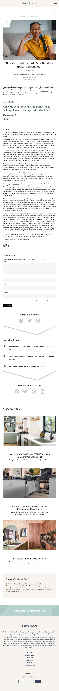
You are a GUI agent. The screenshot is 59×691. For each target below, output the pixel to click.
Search (37, 681)
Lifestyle (29, 658)
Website (5, 292)
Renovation (29, 655)
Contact (29, 660)
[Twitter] (28, 676)
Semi (29, 3)
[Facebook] (24, 677)
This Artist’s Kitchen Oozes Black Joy (29, 558)
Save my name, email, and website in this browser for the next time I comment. (29, 301)
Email (5, 284)
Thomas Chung (31, 79)
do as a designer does (29, 16)
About (29, 663)
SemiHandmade (29, 665)
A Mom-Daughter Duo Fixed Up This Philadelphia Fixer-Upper (29, 507)
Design (29, 450)
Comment (6, 261)
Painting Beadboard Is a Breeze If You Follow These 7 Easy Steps (31, 347)
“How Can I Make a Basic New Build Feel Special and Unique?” (29, 65)
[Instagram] (35, 677)
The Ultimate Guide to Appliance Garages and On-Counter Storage (31, 357)
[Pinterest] (31, 677)
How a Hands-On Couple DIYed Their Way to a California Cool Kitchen (29, 455)
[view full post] (29, 431)
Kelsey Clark (30, 70)
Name (5, 277)
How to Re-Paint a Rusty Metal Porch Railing (26, 366)
